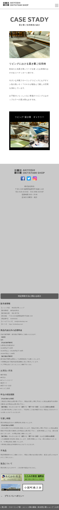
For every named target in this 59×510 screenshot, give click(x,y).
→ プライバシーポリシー (12, 496)
